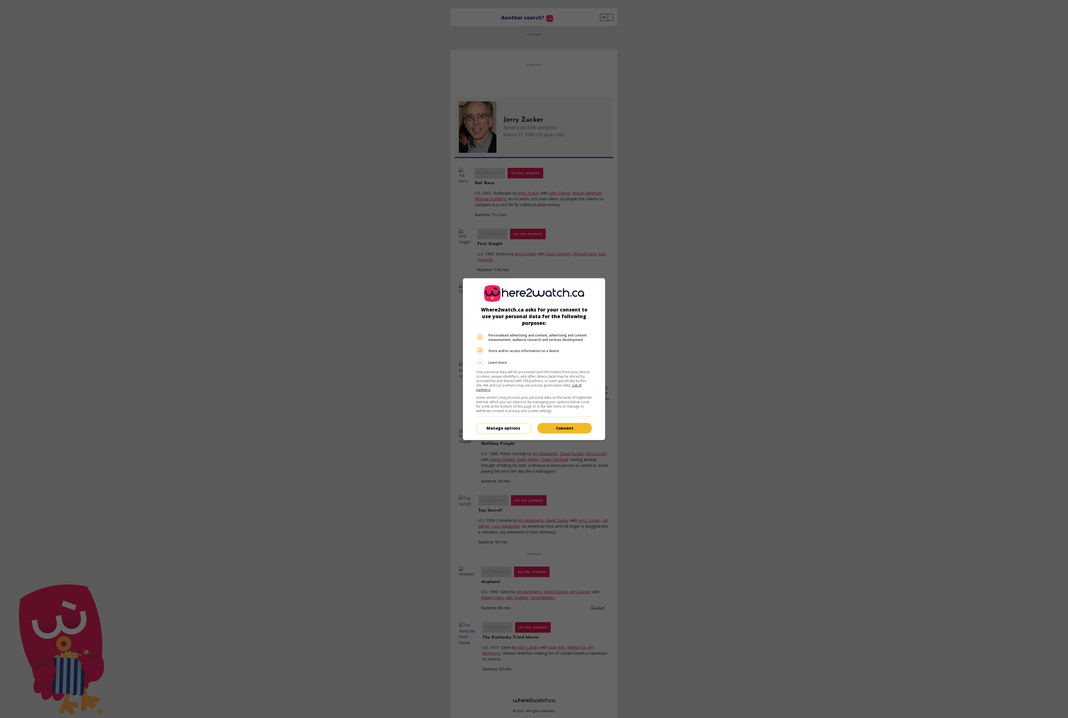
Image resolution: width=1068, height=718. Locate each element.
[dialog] (534, 359)
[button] (534, 363)
